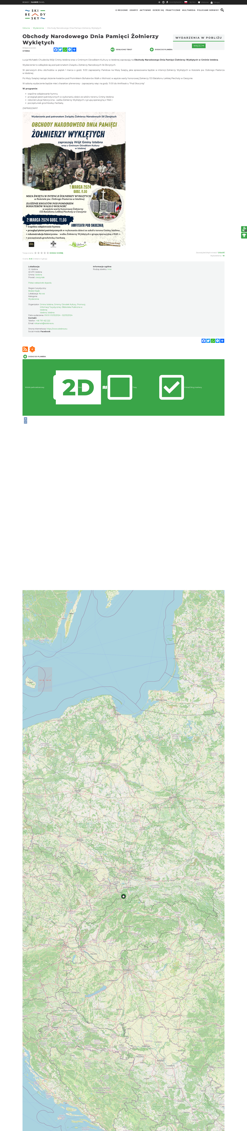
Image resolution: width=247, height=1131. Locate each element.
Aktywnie (145, 10)
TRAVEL (38, 2)
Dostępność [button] (176, 2)
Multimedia (188, 10)
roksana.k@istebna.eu (44, 323)
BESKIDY (26, 2)
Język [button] (192, 2)
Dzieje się (158, 10)
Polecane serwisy (208, 10)
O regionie (121, 10)
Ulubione (205, 2)
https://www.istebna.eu (57, 329)
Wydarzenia (33, 299)
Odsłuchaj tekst (124, 49)
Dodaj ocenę (56, 253)
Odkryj (134, 10)
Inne (109, 269)
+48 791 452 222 (43, 321)
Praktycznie (173, 10)
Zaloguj (216, 2)
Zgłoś (221, 253)
